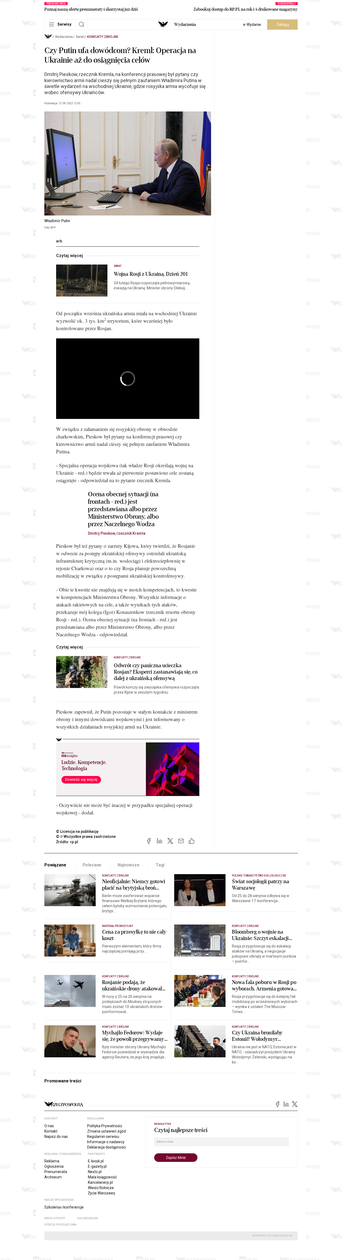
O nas (49, 1126)
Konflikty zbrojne (102, 37)
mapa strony (54, 1218)
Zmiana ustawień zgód (106, 1131)
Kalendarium (87, 1218)
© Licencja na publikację (77, 831)
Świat (80, 37)
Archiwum (53, 1177)
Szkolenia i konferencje (64, 1207)
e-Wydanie (252, 24)
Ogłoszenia (54, 1166)
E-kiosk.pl (96, 1161)
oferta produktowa (60, 1224)
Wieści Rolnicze (101, 1188)
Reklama (51, 1161)
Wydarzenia (185, 24)
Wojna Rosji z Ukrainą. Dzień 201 (151, 274)
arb (59, 241)
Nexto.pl (95, 1172)
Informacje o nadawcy (106, 1142)
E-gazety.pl (97, 1166)
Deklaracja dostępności (106, 1147)
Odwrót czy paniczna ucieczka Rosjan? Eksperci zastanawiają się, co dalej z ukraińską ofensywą (155, 672)
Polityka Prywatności (104, 1126)
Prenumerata (55, 1172)
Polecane (92, 864)
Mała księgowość (102, 1177)
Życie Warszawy (101, 1193)
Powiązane (55, 864)
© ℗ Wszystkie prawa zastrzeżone (86, 836)
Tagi (160, 864)
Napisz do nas (56, 1136)
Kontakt (50, 1131)
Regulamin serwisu (103, 1136)
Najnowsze (128, 864)
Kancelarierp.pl (100, 1182)
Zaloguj (282, 24)
